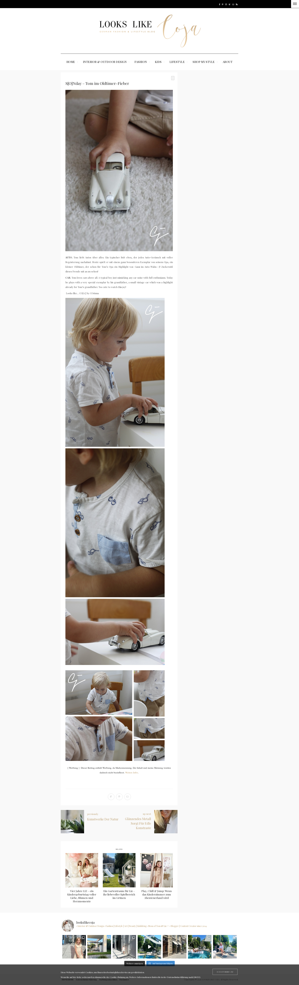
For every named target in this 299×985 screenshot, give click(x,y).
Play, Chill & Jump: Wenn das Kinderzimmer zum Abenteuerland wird (156, 894)
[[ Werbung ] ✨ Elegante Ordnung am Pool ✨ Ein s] (225, 947)
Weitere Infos (131, 772)
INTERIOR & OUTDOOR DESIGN (105, 62)
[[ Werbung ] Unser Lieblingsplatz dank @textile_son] (149, 947)
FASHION (141, 62)
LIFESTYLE (177, 62)
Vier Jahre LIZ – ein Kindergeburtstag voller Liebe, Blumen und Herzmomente (81, 896)
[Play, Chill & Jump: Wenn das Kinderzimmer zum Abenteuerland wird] (156, 870)
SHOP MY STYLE (204, 62)
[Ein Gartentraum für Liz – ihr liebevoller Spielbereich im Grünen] (119, 870)
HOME (70, 62)
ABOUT (228, 62)
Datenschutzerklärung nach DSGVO (183, 977)
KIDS (158, 62)
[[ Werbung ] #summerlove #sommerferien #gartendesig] (99, 947)
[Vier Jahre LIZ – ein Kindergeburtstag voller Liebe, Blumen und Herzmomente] (81, 870)
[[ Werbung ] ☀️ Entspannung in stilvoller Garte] (199, 947)
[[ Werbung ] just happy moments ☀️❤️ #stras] (74, 947)
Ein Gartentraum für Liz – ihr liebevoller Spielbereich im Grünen (119, 894)
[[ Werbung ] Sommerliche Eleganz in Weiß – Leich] (124, 947)
